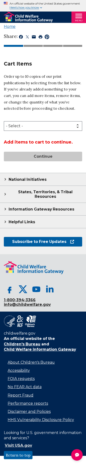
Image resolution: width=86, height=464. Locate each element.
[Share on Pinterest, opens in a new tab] (47, 38)
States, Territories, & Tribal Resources (45, 194)
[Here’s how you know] (43, 6)
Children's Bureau (22, 344)
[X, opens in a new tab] (23, 289)
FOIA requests (21, 378)
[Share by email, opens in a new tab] (34, 38)
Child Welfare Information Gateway (40, 349)
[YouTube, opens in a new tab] (36, 289)
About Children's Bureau (31, 362)
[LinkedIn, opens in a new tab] (49, 289)
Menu (79, 20)
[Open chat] (77, 455)
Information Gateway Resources (41, 209)
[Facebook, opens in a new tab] (9, 289)
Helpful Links (22, 222)
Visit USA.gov (18, 445)
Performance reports (28, 403)
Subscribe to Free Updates (35, 241)
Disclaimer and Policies (29, 411)
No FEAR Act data (25, 387)
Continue (43, 156)
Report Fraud (20, 395)
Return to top (18, 455)
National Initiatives (28, 179)
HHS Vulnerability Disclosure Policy (41, 419)
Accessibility (19, 370)
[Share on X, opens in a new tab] (27, 38)
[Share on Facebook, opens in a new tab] (21, 38)
